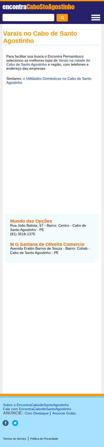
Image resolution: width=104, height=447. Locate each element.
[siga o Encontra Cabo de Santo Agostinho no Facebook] (6, 425)
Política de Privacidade (44, 438)
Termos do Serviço (14, 438)
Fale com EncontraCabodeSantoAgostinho (37, 409)
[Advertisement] (52, 144)
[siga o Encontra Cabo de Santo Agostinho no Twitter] (15, 425)
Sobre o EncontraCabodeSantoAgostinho (36, 405)
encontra (38, 7)
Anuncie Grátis (64, 413)
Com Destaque (37, 413)
